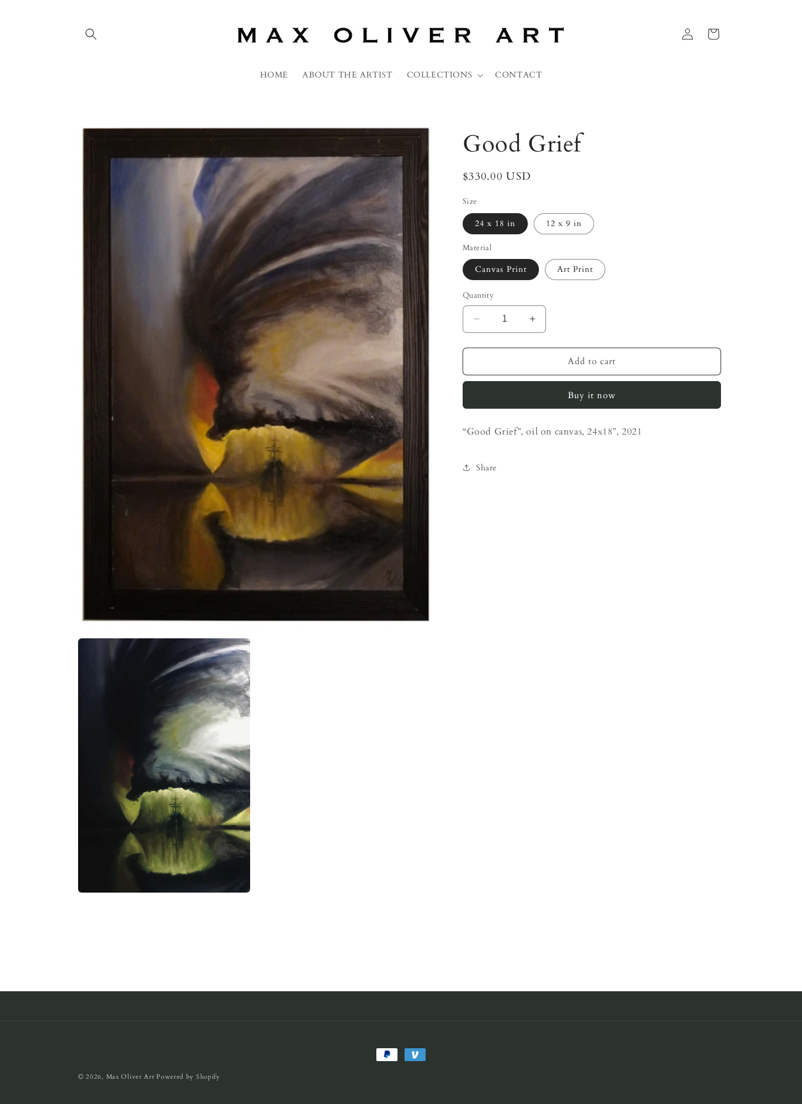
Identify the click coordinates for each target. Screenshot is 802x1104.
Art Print (575, 269)
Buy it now (592, 394)
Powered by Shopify (188, 1076)
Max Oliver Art (130, 1076)
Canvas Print (501, 269)
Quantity (478, 295)
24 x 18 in (495, 222)
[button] (91, 34)
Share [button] (486, 467)
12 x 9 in (564, 222)
